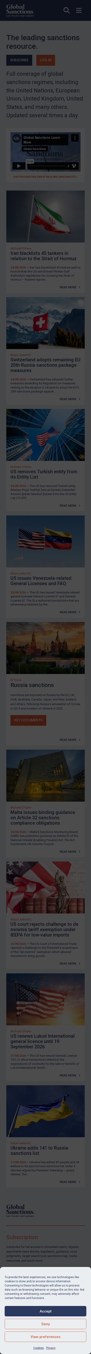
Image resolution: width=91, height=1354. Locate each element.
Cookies (38, 1348)
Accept (46, 1311)
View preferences (45, 1337)
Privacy (51, 1348)
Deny (46, 1324)
